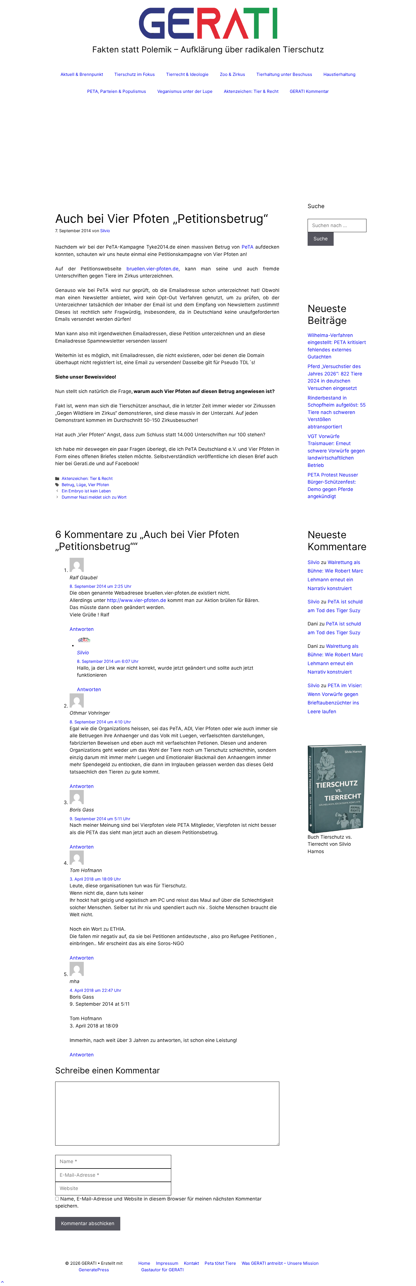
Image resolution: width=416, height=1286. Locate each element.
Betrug (68, 484)
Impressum (167, 1263)
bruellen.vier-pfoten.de (152, 269)
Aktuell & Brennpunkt (82, 74)
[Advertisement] (208, 142)
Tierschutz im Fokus (134, 74)
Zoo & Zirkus (232, 74)
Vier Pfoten (98, 484)
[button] (2, 1282)
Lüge (81, 484)
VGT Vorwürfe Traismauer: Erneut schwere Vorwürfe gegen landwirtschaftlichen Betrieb (336, 450)
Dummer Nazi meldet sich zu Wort (94, 497)
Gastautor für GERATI (162, 1269)
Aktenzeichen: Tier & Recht (251, 91)
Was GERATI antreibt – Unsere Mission (280, 1263)
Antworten (82, 629)
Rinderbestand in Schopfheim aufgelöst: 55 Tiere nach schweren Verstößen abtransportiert (337, 412)
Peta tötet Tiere (220, 1263)
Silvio (83, 652)
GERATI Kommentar (309, 91)
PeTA (248, 247)
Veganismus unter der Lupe (185, 91)
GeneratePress (94, 1269)
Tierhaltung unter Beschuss (284, 74)
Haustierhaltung (339, 74)
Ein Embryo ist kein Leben (86, 490)
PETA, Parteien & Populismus (116, 91)
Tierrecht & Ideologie (187, 74)
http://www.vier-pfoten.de (136, 600)
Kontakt (191, 1263)
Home (144, 1263)
